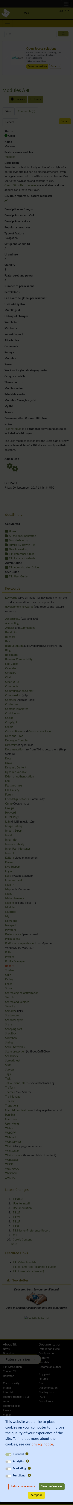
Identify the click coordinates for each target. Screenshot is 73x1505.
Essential (18, 1454)
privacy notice (42, 1444)
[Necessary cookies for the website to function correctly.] (27, 1454)
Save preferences (51, 1486)
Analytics (18, 1461)
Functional (19, 1475)
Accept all (36, 1495)
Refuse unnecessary (23, 1486)
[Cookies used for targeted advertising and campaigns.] (29, 1468)
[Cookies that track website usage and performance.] (27, 1461)
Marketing (19, 1468)
